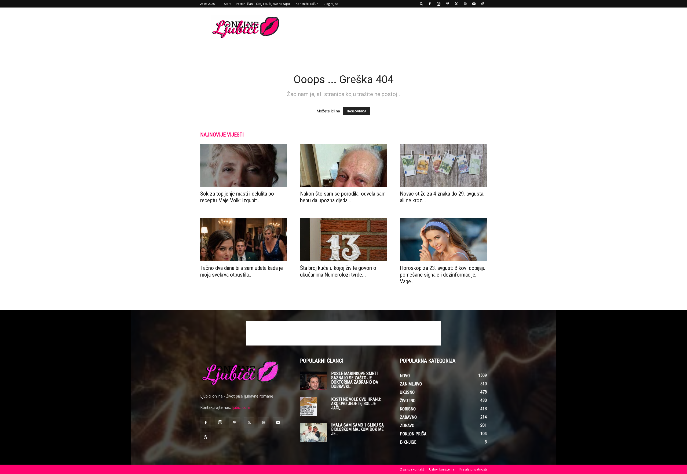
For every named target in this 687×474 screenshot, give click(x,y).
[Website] (465, 4)
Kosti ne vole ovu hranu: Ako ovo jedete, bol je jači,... (356, 403)
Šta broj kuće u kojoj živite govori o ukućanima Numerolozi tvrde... (338, 271)
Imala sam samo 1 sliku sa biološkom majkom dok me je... (357, 429)
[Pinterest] (447, 4)
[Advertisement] (389, 27)
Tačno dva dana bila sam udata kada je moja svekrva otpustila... (241, 271)
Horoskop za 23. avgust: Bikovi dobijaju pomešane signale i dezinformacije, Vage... (442, 275)
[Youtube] (474, 4)
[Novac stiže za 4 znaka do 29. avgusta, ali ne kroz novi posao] (443, 165)
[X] (456, 4)
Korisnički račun (307, 4)
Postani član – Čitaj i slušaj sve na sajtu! (263, 4)
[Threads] (483, 4)
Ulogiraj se (330, 4)
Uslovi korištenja (441, 469)
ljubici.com (241, 407)
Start (227, 4)
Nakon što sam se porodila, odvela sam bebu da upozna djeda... (343, 197)
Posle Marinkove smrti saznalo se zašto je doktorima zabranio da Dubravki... (354, 380)
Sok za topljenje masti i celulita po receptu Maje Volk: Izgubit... (237, 197)
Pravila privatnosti (473, 469)
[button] (422, 4)
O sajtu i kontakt (412, 469)
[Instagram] (438, 4)
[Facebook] (430, 4)
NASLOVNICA (356, 111)
